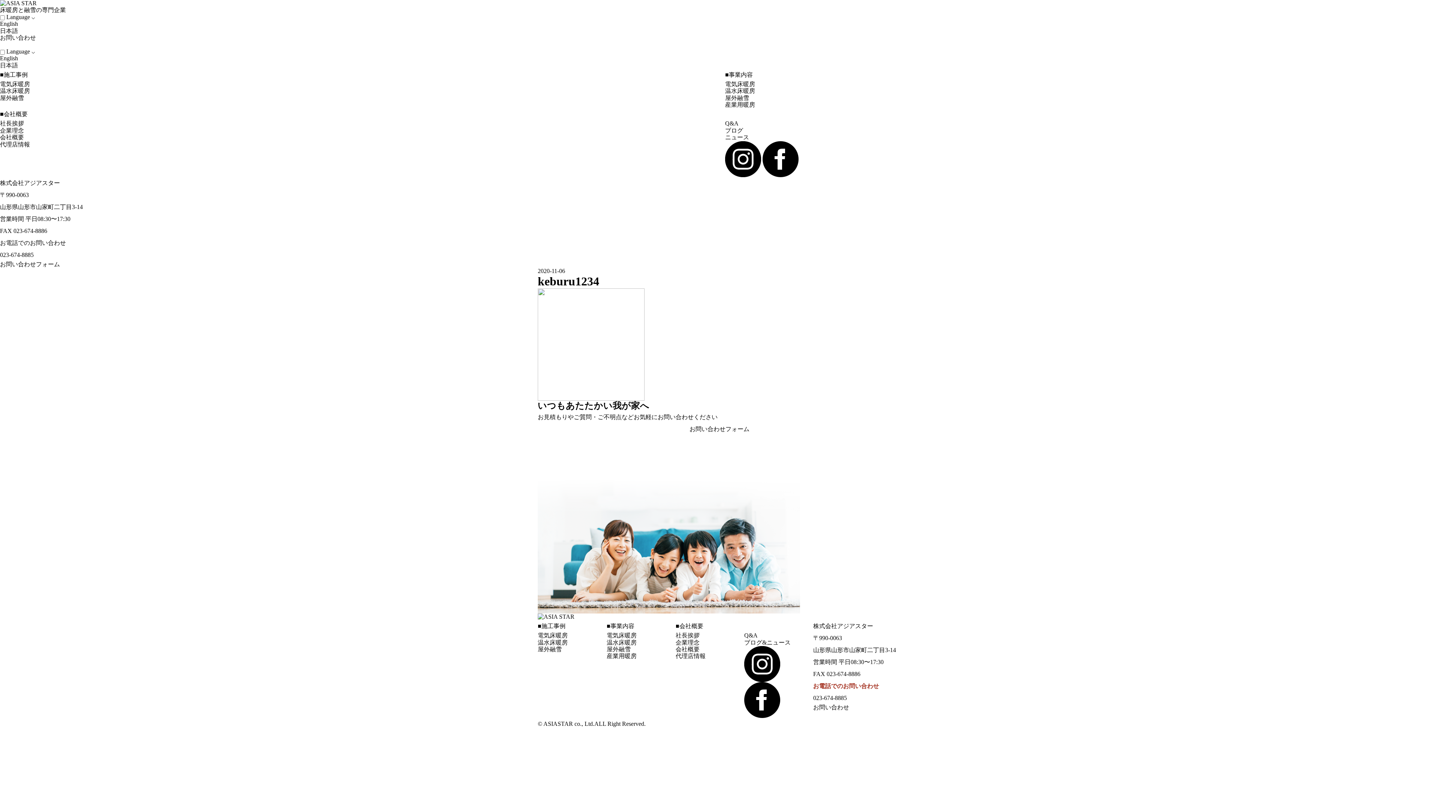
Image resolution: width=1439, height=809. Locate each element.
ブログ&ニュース (767, 642)
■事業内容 (739, 75)
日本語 (9, 31)
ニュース (737, 137)
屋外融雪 (12, 98)
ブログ (734, 130)
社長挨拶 (12, 123)
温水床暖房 (15, 91)
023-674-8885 (17, 255)
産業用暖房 (740, 104)
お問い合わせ (18, 37)
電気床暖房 (15, 84)
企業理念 (12, 130)
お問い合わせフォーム (30, 264)
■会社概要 (14, 114)
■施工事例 (14, 75)
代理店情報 (15, 144)
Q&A (732, 123)
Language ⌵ (20, 17)
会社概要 (12, 137)
